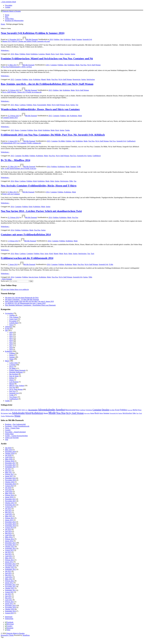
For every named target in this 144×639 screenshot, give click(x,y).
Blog (6, 17)
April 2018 (8, 457)
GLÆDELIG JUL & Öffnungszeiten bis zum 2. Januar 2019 (25, 303)
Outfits (7, 401)
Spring (73, 54)
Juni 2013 (8, 554)
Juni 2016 (8, 489)
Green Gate (13, 319)
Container (53, 65)
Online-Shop (9, 19)
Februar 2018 (9, 461)
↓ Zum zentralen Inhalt (8, 2)
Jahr (61, 39)
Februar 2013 (9, 560)
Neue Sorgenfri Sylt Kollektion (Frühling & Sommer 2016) (32, 33)
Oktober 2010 (9, 609)
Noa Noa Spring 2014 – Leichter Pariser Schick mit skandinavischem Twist (41, 211)
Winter (11, 359)
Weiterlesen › (5, 50)
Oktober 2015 (9, 503)
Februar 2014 (9, 539)
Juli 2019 (8, 448)
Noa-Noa (54, 79)
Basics (17, 130)
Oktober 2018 (9, 453)
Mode (73, 39)
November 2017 (10, 465)
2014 (48, 166)
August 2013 (9, 550)
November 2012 (10, 565)
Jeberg (11, 380)
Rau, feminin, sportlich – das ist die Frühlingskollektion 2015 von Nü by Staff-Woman (47, 84)
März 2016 (8, 493)
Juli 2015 (8, 508)
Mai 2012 (8, 575)
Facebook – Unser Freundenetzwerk (17, 426)
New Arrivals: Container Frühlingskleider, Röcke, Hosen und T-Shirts (38, 185)
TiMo (71, 181)
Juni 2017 (8, 470)
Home (7, 15)
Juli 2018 (8, 455)
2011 (11, 334)
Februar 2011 (9, 602)
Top (77, 105)
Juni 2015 (8, 510)
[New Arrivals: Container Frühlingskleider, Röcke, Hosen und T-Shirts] (10, 194)
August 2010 (9, 613)
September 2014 (10, 526)
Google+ (8, 430)
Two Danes (13, 397)
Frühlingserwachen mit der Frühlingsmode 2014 (27, 258)
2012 (11, 336)
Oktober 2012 (9, 567)
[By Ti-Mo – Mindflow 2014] (18, 168)
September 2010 (10, 611)
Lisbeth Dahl (13, 323)
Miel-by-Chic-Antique (16, 385)
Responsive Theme (7, 635)
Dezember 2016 (10, 478)
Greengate (129, 410)
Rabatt (92, 413)
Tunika (67, 130)
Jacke (30, 79)
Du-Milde (25, 156)
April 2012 (8, 577)
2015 (47, 65)
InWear (11, 378)
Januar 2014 (9, 541)
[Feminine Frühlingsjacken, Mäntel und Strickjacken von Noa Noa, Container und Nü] (16, 67)
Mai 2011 (8, 598)
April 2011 (8, 600)
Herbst (11, 355)
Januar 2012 (9, 583)
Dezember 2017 (10, 463)
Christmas (89, 410)
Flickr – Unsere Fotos (12, 428)
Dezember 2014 (10, 522)
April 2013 (8, 556)
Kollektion (67, 39)
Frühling (56, 39)
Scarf (57, 54)
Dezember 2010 (10, 605)
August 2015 (9, 507)
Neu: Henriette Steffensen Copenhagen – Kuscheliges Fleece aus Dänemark (30, 305)
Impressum (8, 617)
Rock (53, 54)
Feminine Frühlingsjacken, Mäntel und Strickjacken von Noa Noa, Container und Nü (47, 58)
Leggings (41, 54)
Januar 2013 (9, 562)
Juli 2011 (8, 594)
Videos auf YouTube (12, 437)
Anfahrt (7, 7)
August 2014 (9, 527)
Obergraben (87, 413)
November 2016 (10, 480)
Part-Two (73, 156)
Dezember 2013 (10, 543)
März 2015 (8, 516)
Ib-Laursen (4, 413)
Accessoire (33, 410)
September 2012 (10, 569)
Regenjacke (76, 79)
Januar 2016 (9, 497)
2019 (11, 349)
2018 (11, 347)
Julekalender (18, 413)
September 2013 (10, 548)
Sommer (79, 39)
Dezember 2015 (10, 499)
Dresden (105, 410)
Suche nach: (5, 281)
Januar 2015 (9, 520)
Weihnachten (9, 416)
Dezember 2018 (10, 451)
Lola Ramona (13, 382)
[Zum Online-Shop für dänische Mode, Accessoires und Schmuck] (15, 289)
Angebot (60, 409)
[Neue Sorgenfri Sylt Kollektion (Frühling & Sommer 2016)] (25, 41)
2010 (11, 332)
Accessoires (9, 313)
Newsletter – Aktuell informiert (15, 432)
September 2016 (10, 484)
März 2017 (8, 472)
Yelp (6, 439)
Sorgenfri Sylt (87, 39)
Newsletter (8, 5)
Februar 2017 (9, 474)
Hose (34, 105)
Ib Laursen (12, 321)
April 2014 (8, 535)
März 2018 (8, 459)
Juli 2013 (8, 552)
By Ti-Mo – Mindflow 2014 (15, 160)
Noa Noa (83, 65)
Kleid (28, 54)
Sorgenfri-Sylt (81, 156)
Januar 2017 (9, 476)
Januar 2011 (9, 603)
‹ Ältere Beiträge (6, 279)
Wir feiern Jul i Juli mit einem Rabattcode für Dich (21, 297)
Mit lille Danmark (32, 39)
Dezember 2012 (10, 564)
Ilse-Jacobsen (13, 374)
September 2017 (10, 467)
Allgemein (8, 327)
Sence (11, 325)
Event (117, 410)
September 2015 (10, 505)
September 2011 (10, 590)
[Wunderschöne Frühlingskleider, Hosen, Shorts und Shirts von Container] (9, 117)
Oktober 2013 (9, 546)
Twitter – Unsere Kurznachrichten (16, 436)
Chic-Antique (13, 317)
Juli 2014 (8, 529)
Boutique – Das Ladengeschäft (15, 424)
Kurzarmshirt (41, 105)
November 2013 (10, 545)
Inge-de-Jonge (33, 277)
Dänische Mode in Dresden (15, 633)
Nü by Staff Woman (94, 65)
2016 (51, 39)
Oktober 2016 (9, 482)
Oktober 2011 (9, 588)
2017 (11, 346)
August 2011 (9, 592)
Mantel (48, 54)
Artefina (12, 315)
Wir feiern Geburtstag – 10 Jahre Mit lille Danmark (22, 299)
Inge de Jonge (14, 376)
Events (7, 328)
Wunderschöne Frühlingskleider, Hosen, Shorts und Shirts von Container (40, 109)
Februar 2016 (9, 495)
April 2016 (8, 491)
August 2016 (9, 486)
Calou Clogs (13, 363)
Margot (11, 384)
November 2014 (10, 524)
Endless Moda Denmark (17, 370)
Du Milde (61, 141)
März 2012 (8, 579)
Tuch (92, 253)
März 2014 (8, 537)
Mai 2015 (8, 512)
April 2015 (8, 514)
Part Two (113, 141)
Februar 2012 (9, 581)
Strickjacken (91, 79)
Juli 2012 (8, 571)
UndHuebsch (131, 141)
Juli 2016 (8, 488)
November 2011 (10, 586)
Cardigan (23, 105)
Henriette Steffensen (16, 372)
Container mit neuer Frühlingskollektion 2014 (26, 234)
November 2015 (10, 501)
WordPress (26, 635)
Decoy (11, 366)
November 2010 (10, 607)
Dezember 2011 (10, 584)
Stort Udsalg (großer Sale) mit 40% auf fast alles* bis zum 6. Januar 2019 (29, 301)
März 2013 (8, 558)
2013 (11, 338)
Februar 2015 (9, 518)
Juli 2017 (8, 469)
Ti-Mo (79, 166)
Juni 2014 (8, 531)
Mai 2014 (8, 533)
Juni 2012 (8, 573)
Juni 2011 (8, 596)
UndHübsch (97, 156)
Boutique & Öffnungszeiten (14, 20)
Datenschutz (9, 618)
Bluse (17, 54)
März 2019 (8, 450)
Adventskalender (46, 409)
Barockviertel (70, 410)
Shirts (62, 54)
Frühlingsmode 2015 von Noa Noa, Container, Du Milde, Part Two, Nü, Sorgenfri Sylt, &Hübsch (53, 134)
